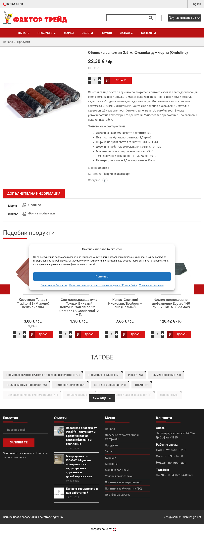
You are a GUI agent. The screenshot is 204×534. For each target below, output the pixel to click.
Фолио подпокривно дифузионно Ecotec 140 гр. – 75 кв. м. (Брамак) (171, 303)
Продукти (45, 33)
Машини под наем (116, 470)
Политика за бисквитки (54, 285)
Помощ (106, 33)
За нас (125, 33)
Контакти (148, 33)
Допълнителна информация (34, 193)
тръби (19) (142, 384)
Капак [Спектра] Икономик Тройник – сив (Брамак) (125, 303)
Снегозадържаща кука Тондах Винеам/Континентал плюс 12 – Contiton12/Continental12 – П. (79, 307)
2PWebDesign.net (190, 517)
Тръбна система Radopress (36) (26, 384)
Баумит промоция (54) (166, 374)
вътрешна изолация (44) (110, 384)
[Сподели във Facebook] (105, 180)
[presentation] (5, 289)
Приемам (102, 276)
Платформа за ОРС (117, 494)
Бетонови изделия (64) (70, 384)
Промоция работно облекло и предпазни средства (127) (43, 374)
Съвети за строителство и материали (122, 437)
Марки (69, 33)
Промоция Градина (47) (103, 374)
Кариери (110, 457)
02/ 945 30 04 (165, 475)
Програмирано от (100, 529)
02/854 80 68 (14, 4)
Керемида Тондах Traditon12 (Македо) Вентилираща (33, 303)
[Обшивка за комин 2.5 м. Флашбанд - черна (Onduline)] (42, 100)
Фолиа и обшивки (41, 213)
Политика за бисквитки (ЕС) (123, 488)
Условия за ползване (151, 285)
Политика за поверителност (123, 482)
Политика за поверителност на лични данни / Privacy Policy (103, 285)
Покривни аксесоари (116, 173)
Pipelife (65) (135, 374)
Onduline (103, 167)
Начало (23, 33)
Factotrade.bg (47, 517)
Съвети (87, 33)
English (196, 4)
